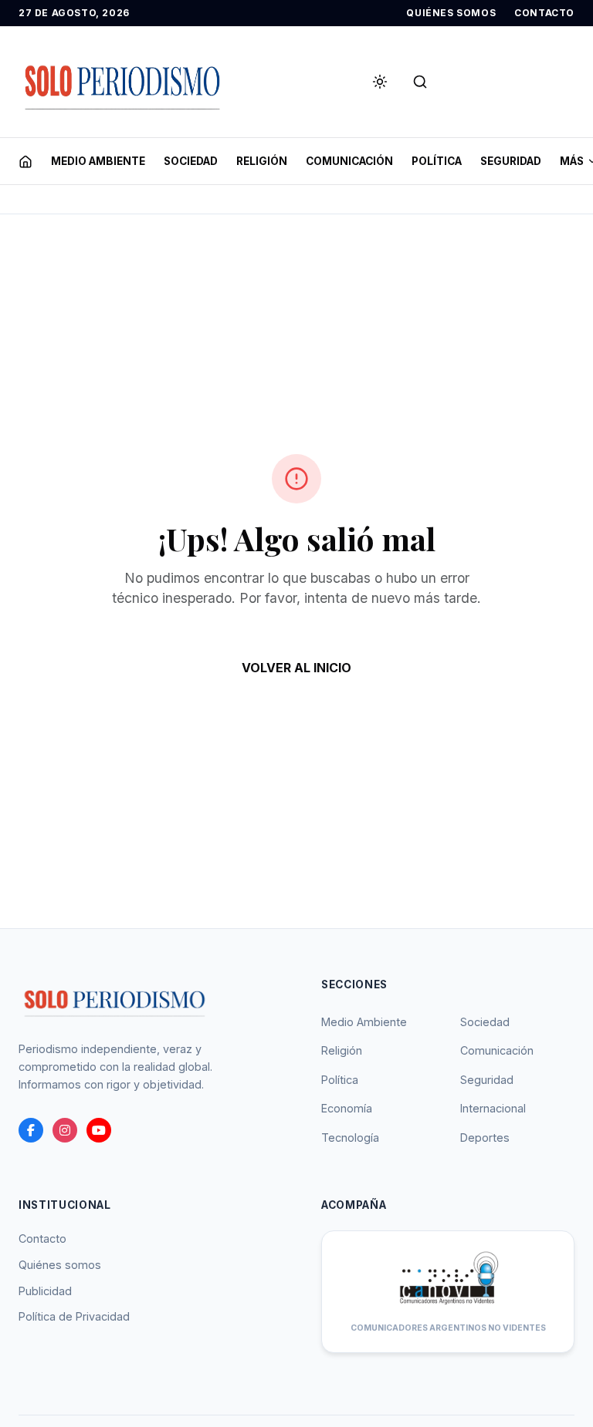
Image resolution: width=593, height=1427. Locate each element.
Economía (346, 1108)
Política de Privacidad (74, 1316)
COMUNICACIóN (349, 161)
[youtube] (98, 1130)
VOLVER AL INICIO (296, 667)
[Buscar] (420, 82)
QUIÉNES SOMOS (451, 13)
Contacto (42, 1238)
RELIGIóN (261, 161)
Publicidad (45, 1290)
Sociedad (485, 1021)
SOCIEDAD (191, 161)
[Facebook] (31, 1130)
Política (339, 1079)
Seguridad (486, 1079)
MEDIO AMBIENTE (98, 161)
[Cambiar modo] (380, 82)
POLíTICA (437, 161)
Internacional (493, 1108)
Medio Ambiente (364, 1021)
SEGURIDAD (510, 161)
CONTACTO (544, 13)
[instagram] (65, 1130)
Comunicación (497, 1050)
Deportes (485, 1137)
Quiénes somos (60, 1264)
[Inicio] (25, 161)
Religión (341, 1050)
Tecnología (350, 1137)
